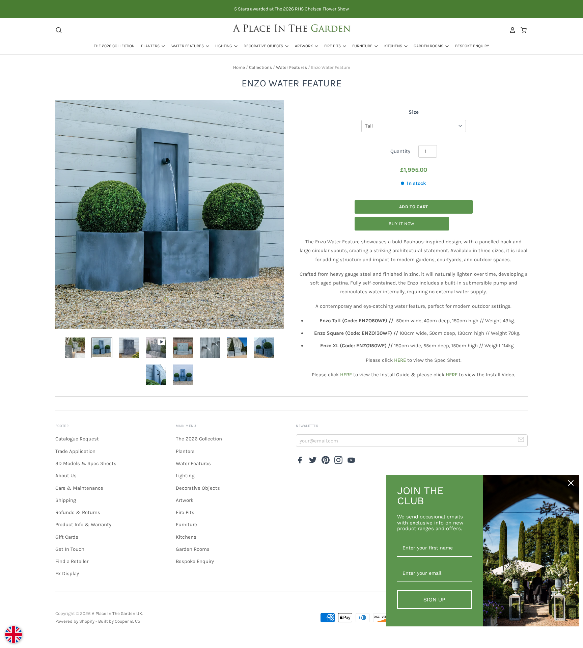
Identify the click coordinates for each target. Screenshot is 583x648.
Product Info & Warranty (83, 524)
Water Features (188, 46)
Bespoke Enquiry (472, 46)
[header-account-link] (511, 30)
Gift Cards (66, 537)
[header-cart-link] (522, 30)
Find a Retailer (71, 561)
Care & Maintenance (79, 488)
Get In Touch (69, 549)
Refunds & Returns (77, 512)
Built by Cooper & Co (119, 621)
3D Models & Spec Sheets (85, 463)
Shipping (65, 500)
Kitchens (393, 46)
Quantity (400, 151)
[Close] (571, 483)
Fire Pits (333, 46)
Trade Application (75, 451)
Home (239, 67)
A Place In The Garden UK (117, 613)
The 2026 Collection (114, 46)
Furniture (362, 46)
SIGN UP (434, 599)
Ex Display (67, 573)
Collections (260, 67)
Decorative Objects (264, 46)
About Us (66, 476)
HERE (400, 360)
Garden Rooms (429, 46)
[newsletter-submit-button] (521, 440)
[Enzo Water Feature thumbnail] (75, 348)
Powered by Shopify (74, 621)
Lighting (224, 46)
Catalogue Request (77, 439)
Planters (151, 46)
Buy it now (402, 223)
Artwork (304, 46)
